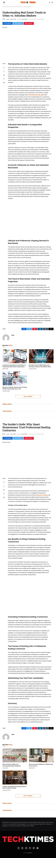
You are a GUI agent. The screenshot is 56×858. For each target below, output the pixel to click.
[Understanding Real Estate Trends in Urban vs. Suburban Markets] (28, 43)
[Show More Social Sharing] (35, 23)
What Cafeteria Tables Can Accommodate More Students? (11, 765)
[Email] (3, 82)
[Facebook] (3, 67)
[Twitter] (3, 71)
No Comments (33, 19)
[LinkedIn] (3, 75)
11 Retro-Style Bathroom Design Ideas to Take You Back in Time (14, 787)
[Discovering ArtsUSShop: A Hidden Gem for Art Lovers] (41, 755)
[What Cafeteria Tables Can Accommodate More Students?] (14, 755)
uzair (8, 19)
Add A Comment (28, 396)
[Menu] (4, 2)
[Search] (52, 2)
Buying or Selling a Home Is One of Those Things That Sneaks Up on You (14, 388)
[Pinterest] (3, 78)
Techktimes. (30, 853)
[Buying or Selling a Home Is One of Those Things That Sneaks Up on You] (14, 378)
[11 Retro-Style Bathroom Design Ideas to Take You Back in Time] (14, 778)
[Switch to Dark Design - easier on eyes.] (50, 2)
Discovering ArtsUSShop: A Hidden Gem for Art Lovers (41, 765)
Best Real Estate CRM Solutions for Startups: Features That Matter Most (40, 365)
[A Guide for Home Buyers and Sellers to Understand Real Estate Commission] (14, 356)
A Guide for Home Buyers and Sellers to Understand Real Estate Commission (14, 365)
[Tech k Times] (28, 2)
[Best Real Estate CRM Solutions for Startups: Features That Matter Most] (41, 356)
